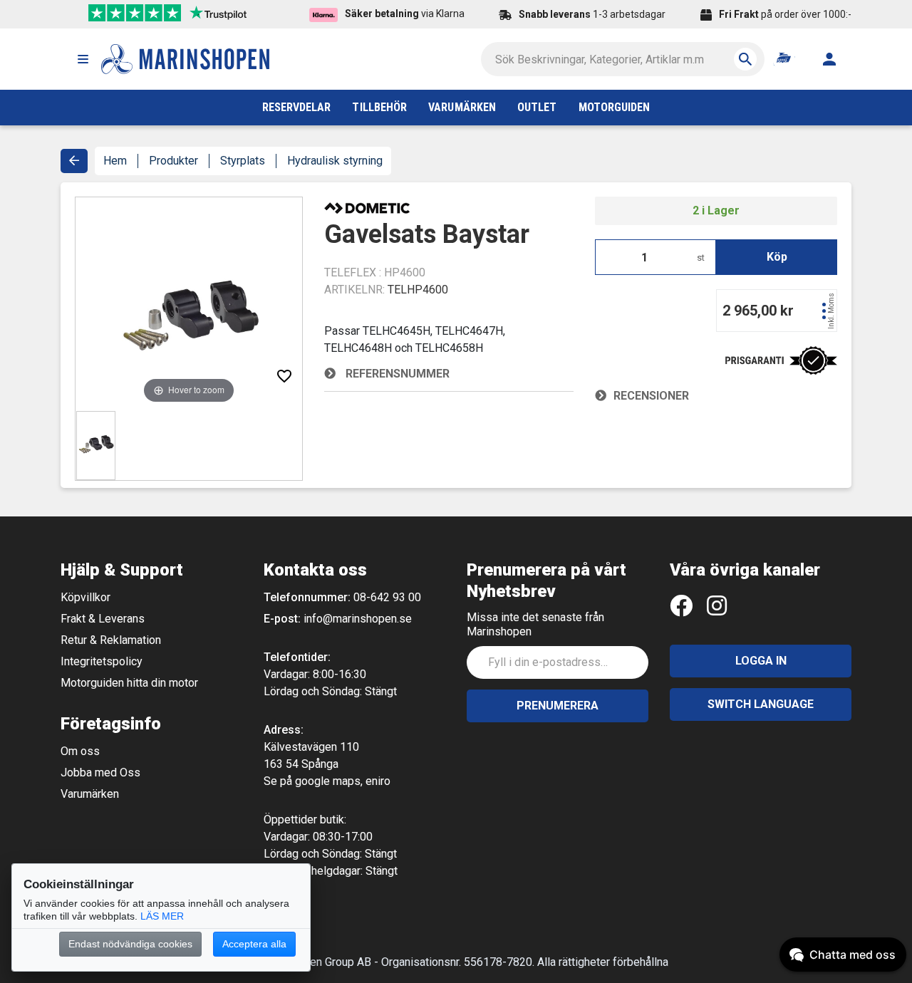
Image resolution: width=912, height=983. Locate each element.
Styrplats (242, 160)
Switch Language (761, 704)
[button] (82, 59)
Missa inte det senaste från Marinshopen (535, 624)
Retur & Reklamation (111, 640)
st (701, 257)
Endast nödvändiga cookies (130, 944)
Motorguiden (615, 107)
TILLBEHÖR (379, 107)
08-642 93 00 (387, 597)
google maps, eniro (342, 781)
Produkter (173, 160)
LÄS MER (162, 916)
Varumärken (90, 794)
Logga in (761, 660)
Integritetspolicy (101, 661)
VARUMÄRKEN (462, 107)
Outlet (536, 107)
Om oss (80, 751)
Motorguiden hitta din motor (129, 683)
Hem (115, 160)
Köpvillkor (85, 597)
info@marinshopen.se (358, 618)
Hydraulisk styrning (335, 160)
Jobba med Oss (100, 772)
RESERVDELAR (296, 107)
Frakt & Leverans (103, 618)
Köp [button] (777, 257)
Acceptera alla (254, 944)
